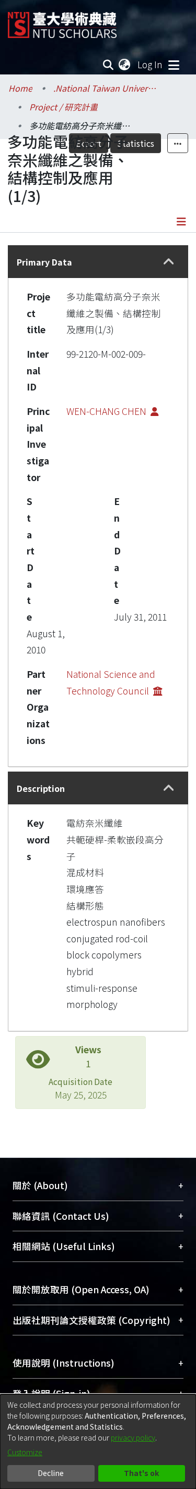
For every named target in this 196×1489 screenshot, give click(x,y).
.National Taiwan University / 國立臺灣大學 (105, 88)
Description (41, 788)
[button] (169, 262)
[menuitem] (125, 64)
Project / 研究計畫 (63, 106)
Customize (24, 1452)
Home (20, 88)
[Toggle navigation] (173, 64)
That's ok (141, 1473)
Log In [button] (150, 64)
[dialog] (98, 1441)
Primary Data (44, 262)
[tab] (98, 261)
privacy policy (133, 1437)
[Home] (62, 21)
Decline (51, 1473)
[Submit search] (108, 64)
